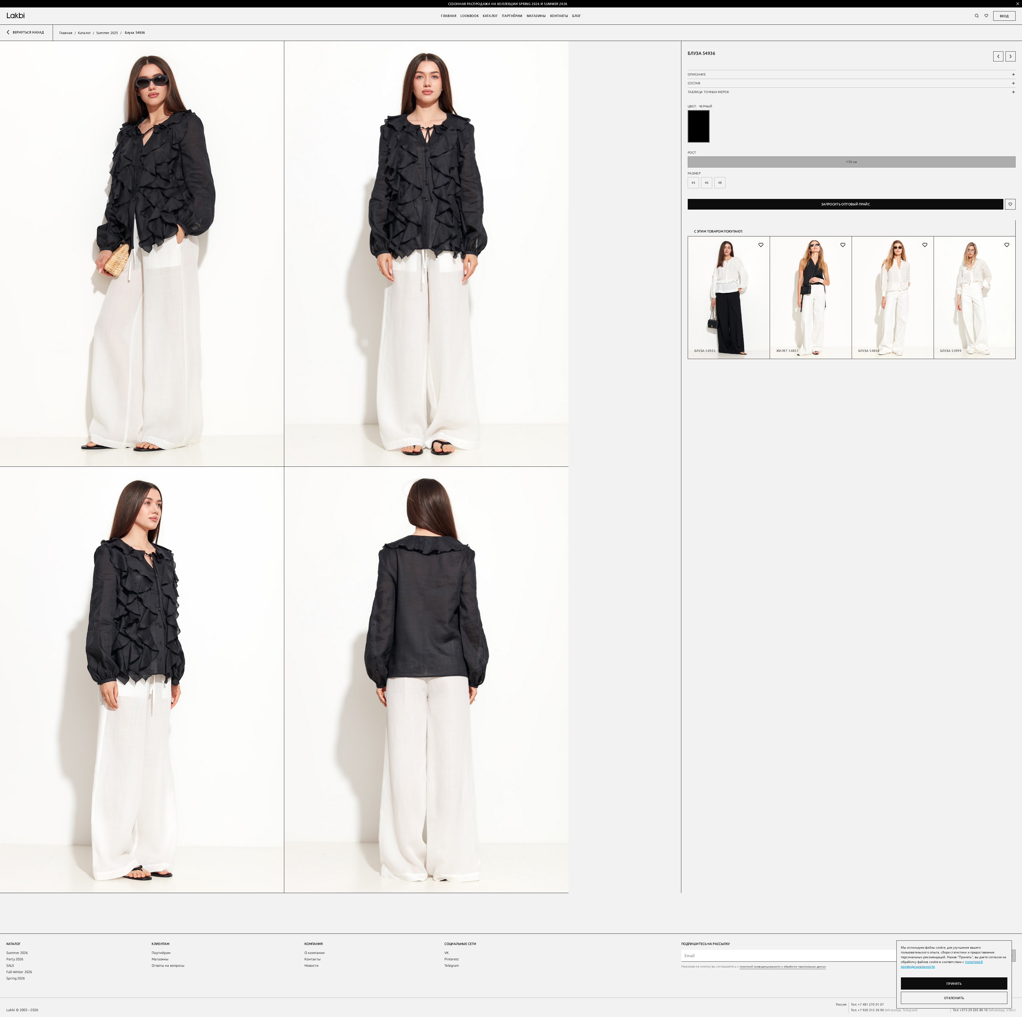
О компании (314, 953)
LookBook (469, 16)
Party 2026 (14, 959)
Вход (1004, 16)
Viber (1010, 1010)
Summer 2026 (17, 953)
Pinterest (451, 959)
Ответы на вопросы (168, 966)
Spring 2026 (15, 978)
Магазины (536, 16)
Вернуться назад (28, 32)
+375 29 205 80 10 (974, 1010)
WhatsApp (893, 1010)
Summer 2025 (107, 32)
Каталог (490, 16)
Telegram (451, 966)
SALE (10, 966)
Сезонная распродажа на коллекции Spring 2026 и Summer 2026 (507, 4)
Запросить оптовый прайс (845, 204)
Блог (576, 16)
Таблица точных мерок (708, 92)
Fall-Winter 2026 (19, 972)
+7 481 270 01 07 (871, 1004)
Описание (697, 74)
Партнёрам (512, 16)
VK (446, 953)
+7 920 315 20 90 (871, 1010)
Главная (448, 16)
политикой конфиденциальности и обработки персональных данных (783, 966)
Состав (694, 83)
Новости (311, 966)
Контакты (559, 16)
